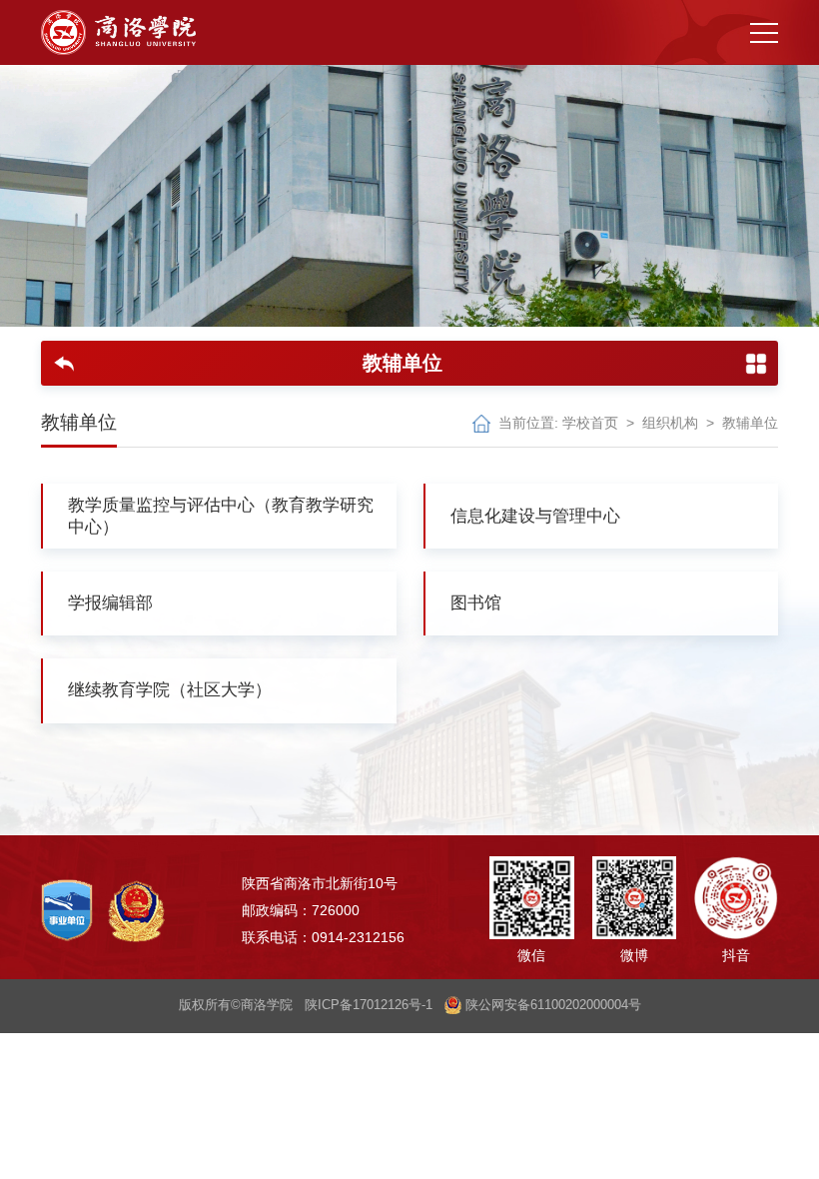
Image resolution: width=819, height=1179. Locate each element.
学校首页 (590, 423)
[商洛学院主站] (118, 32)
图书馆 (475, 602)
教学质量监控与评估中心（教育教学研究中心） (221, 516)
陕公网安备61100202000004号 (551, 1005)
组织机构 (670, 423)
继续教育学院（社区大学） (170, 689)
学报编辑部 (110, 602)
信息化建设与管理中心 (535, 516)
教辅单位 (750, 423)
